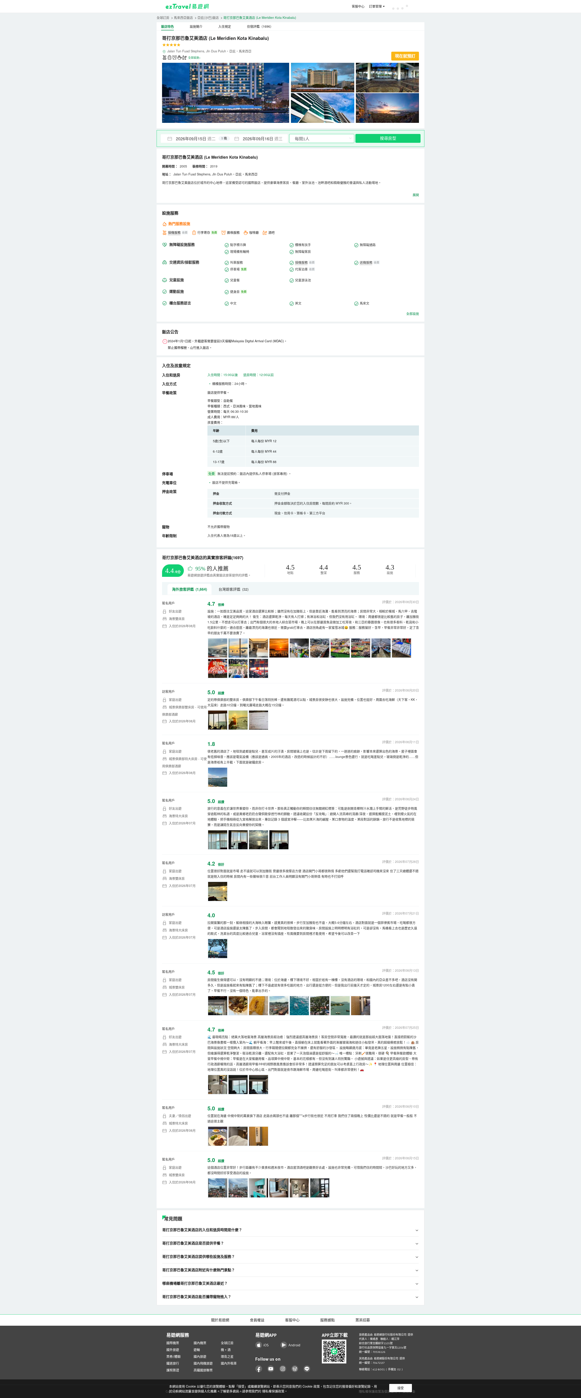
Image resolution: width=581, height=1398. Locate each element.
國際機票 (172, 1343)
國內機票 (200, 1343)
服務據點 (327, 1320)
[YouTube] (270, 1368)
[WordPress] (294, 1368)
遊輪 (197, 1350)
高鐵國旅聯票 (203, 1370)
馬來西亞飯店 (183, 17)
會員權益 (257, 1320)
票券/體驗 (173, 1356)
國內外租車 (229, 1363)
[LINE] (306, 1368)
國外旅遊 (172, 1350)
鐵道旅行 (172, 1363)
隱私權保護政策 (273, 1391)
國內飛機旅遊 (203, 1363)
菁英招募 (362, 1320)
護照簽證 (172, 1370)
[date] (192, 138)
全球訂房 (163, 17)
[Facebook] (258, 1368)
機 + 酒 (226, 1350)
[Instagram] (282, 1368)
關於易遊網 (220, 1320)
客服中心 (358, 6)
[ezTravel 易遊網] (187, 6)
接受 (400, 1388)
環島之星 (227, 1356)
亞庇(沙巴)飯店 (208, 17)
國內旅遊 (200, 1356)
